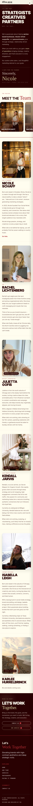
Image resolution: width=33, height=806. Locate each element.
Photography (6, 775)
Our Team (5, 770)
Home (3, 767)
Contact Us (6, 788)
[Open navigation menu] (30, 3)
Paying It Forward (9, 778)
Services (5, 773)
